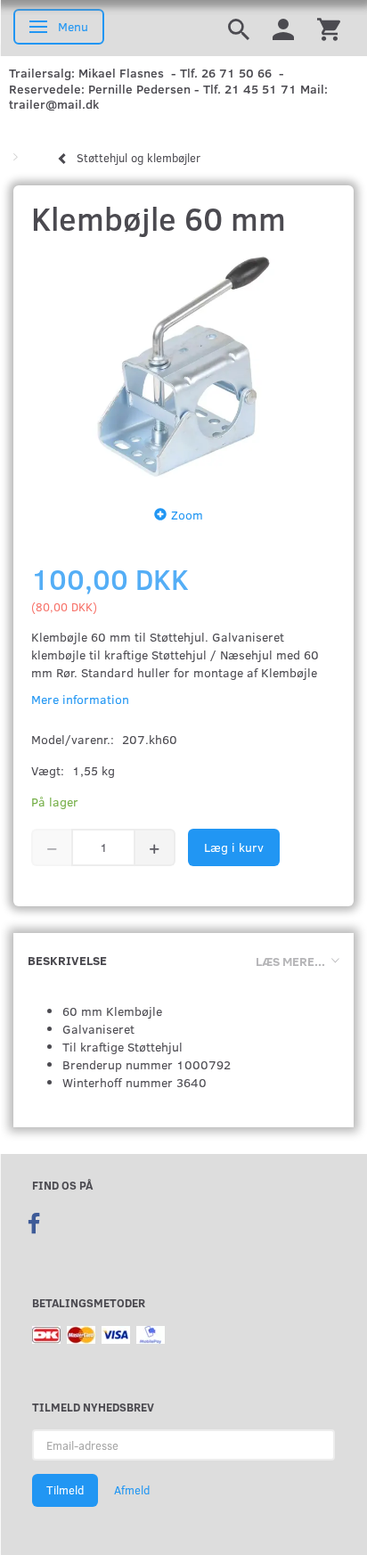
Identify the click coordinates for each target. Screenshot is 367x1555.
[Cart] (329, 28)
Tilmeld (65, 1490)
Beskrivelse (67, 960)
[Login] (283, 28)
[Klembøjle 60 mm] (183, 366)
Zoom (187, 514)
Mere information (80, 699)
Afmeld (132, 1490)
